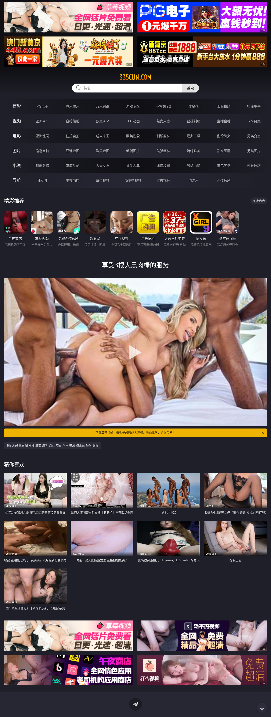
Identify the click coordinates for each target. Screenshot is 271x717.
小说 (16, 165)
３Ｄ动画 (133, 121)
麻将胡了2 (163, 106)
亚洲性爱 (42, 136)
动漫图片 (133, 150)
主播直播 (224, 121)
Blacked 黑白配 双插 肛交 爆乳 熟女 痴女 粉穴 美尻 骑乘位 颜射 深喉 (52, 445)
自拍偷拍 (72, 121)
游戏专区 (133, 106)
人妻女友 (102, 165)
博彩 (16, 106)
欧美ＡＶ (102, 121)
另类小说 (193, 165)
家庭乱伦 (72, 165)
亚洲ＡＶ (42, 121)
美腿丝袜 (163, 150)
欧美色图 (102, 150)
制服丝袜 (163, 136)
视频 (16, 121)
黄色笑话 (224, 165)
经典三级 (193, 136)
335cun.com (135, 77)
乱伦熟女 (224, 136)
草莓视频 (102, 180)
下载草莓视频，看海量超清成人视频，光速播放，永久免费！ (135, 433)
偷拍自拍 (72, 136)
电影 (16, 136)
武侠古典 (133, 165)
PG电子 (42, 106)
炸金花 (193, 106)
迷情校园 (163, 165)
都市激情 (42, 165)
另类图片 (254, 150)
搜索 (190, 88)
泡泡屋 (193, 180)
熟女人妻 (163, 121)
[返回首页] (262, 708)
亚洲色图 (72, 150)
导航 (16, 180)
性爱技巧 (254, 165)
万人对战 (102, 106)
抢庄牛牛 (254, 106)
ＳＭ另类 (254, 121)
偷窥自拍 (42, 150)
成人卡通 (102, 136)
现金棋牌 (224, 106)
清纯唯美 (193, 150)
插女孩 (42, 180)
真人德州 (72, 106)
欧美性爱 (133, 136)
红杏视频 (163, 180)
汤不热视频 (132, 180)
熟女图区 (224, 150)
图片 (16, 151)
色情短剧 (224, 180)
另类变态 (254, 136)
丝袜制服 (193, 121)
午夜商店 (72, 180)
